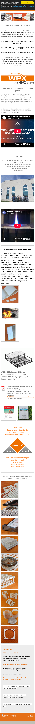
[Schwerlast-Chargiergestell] (9, 580)
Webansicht (30, 716)
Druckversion (7, 715)
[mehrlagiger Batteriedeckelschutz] (10, 332)
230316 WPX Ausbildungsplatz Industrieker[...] (20, 397)
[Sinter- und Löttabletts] (9, 544)
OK (27, 2)
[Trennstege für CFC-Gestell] (9, 508)
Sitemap (13, 715)
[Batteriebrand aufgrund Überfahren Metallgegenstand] (10, 313)
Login (31, 715)
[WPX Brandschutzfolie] (10, 294)
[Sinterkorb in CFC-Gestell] (9, 526)
